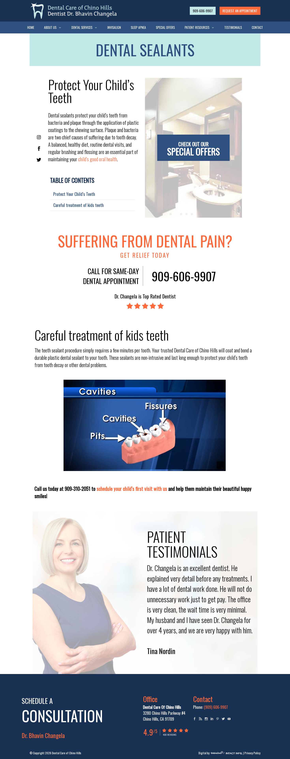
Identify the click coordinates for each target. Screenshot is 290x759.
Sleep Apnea (138, 27)
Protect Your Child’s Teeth (74, 194)
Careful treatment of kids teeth (78, 205)
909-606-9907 (203, 10)
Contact (257, 27)
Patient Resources (197, 27)
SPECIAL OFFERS (193, 149)
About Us (50, 27)
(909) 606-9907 (216, 707)
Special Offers (165, 27)
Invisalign (114, 27)
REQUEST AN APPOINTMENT (240, 10)
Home (30, 27)
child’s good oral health (97, 159)
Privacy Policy (252, 753)
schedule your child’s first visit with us (132, 488)
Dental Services (81, 27)
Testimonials (233, 27)
